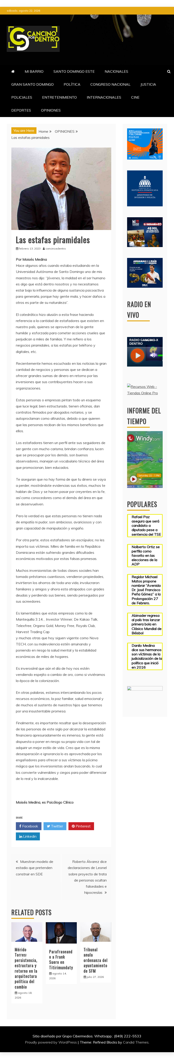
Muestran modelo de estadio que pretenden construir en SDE (34, 867)
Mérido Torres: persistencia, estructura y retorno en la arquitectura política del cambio (26, 968)
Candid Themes (136, 1042)
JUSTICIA (148, 84)
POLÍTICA (72, 84)
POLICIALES (21, 97)
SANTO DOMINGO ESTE (74, 71)
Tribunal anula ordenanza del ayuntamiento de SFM (96, 960)
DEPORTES (21, 110)
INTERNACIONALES (104, 97)
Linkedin (29, 836)
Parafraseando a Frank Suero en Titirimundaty (61, 959)
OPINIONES (51, 110)
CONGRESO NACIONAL (110, 84)
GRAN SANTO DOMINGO (32, 84)
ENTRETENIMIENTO (59, 97)
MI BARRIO (34, 71)
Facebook (29, 826)
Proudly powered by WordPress (51, 1042)
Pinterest (83, 826)
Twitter (56, 826)
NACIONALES (116, 71)
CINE (135, 97)
